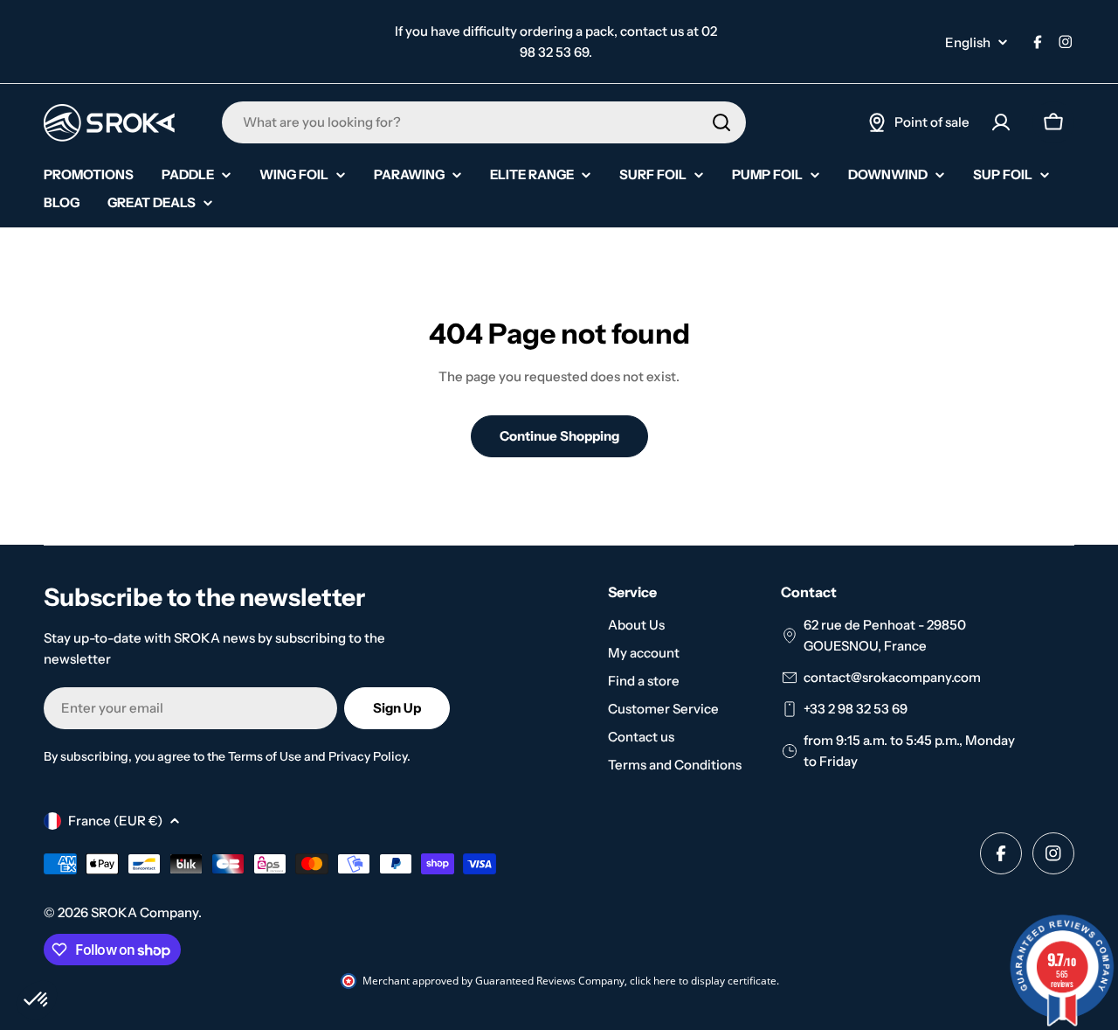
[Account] (1000, 122)
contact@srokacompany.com (892, 677)
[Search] (721, 122)
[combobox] (484, 122)
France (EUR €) (115, 820)
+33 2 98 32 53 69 (856, 708)
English (967, 42)
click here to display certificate (703, 980)
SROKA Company (144, 912)
